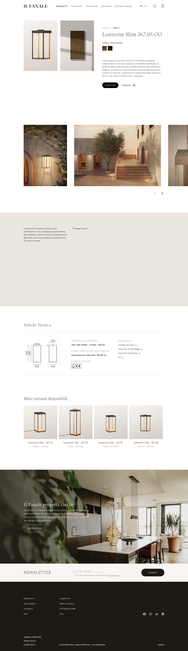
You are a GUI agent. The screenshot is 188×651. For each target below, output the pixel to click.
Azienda (106, 6)
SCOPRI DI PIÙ (35, 529)
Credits (161, 646)
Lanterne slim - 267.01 (111, 444)
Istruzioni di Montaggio (129, 348)
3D (120, 357)
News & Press (67, 605)
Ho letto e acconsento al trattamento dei (92, 576)
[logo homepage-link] (36, 6)
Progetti (77, 6)
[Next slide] (162, 193)
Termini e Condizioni (32, 638)
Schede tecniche (126, 344)
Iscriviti (153, 574)
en (145, 6)
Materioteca (123, 6)
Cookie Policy (29, 646)
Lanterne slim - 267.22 (40, 444)
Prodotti (62, 6)
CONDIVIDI (126, 85)
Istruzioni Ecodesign (128, 353)
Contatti (65, 600)
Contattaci (110, 85)
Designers (29, 605)
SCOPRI (40, 424)
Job (25, 615)
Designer (92, 6)
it (141, 6)
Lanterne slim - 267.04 (146, 444)
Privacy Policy (30, 642)
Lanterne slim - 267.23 (75, 444)
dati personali (113, 576)
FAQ (62, 615)
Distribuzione (68, 610)
